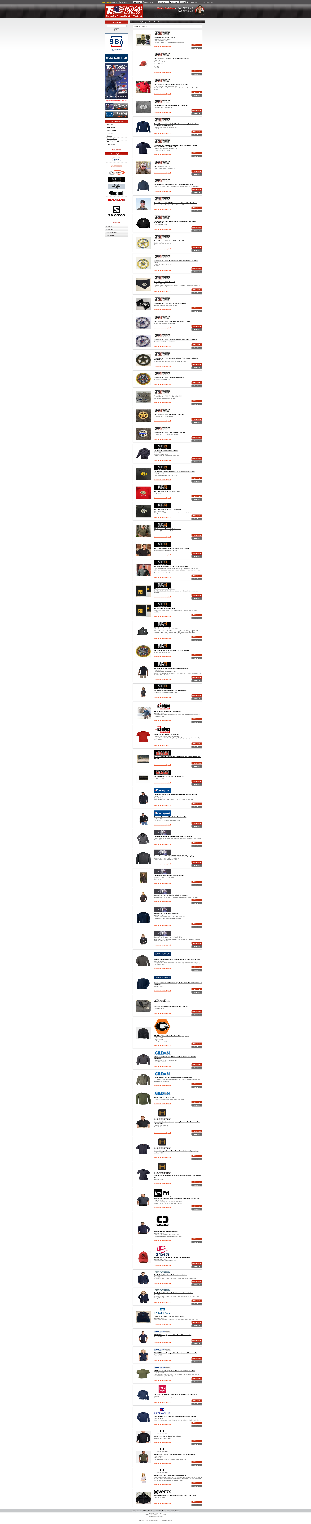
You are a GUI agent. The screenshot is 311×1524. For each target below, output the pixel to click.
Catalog (145, 1510)
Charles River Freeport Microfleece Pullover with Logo (171, 895)
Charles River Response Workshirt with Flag (168, 937)
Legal (172, 1510)
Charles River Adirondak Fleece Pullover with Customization (173, 836)
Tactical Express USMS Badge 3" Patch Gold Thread (170, 241)
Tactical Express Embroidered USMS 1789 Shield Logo (171, 105)
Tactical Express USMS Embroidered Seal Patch (169, 377)
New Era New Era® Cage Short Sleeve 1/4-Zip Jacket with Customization (177, 1198)
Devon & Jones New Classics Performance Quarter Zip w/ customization (177, 959)
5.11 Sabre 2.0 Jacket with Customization (167, 628)
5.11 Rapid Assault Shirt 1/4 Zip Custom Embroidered (171, 566)
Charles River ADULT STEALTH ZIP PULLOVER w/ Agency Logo (174, 856)
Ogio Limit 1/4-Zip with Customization (166, 1231)
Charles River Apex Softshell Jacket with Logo (169, 875)
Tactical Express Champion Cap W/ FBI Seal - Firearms (171, 58)
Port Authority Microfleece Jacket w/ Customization (170, 1275)
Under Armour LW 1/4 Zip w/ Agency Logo (167, 1436)
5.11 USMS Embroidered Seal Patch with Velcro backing (171, 650)
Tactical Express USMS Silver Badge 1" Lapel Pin (169, 432)
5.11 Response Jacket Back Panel (164, 589)
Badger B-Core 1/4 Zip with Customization (167, 711)
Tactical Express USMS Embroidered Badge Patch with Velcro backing (176, 339)
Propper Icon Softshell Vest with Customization (169, 1316)
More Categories (116, 149)
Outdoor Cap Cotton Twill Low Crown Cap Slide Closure (172, 1257)
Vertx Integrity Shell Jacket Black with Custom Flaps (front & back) (175, 1495)
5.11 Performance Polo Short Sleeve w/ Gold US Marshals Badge (174, 471)
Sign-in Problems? (208, 2)
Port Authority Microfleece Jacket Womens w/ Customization (173, 1293)
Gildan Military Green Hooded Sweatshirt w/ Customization (173, 1077)
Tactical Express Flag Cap (162, 166)
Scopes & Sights (112, 139)
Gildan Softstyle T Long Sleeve (164, 1097)
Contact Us (158, 1510)
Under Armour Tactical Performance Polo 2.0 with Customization (174, 1454)
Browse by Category (142, 22)
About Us (150, 1510)
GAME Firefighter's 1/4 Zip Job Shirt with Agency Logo (171, 1036)
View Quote (125, 2)
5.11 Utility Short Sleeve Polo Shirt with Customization (171, 668)
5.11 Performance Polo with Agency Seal (167, 491)
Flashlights (110, 133)
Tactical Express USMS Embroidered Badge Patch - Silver (172, 321)
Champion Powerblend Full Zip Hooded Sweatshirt (170, 817)
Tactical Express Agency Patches (164, 37)
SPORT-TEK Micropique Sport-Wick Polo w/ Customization (172, 1335)
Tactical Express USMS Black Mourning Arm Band (170, 303)
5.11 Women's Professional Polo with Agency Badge (170, 690)
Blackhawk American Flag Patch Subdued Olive (169, 776)
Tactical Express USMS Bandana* (164, 282)
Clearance (139, 1510)
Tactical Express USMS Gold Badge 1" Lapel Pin (169, 414)
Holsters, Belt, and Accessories (116, 141)
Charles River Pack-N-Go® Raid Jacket (166, 913)
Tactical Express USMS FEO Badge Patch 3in (168, 396)
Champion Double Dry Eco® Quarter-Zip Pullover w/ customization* (175, 794)
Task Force (110, 124)
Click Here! (114, 2)
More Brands (116, 222)
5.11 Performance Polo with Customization (167, 509)
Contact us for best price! (162, 46)
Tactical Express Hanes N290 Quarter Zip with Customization (173, 184)
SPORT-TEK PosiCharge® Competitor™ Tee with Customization (174, 1370)
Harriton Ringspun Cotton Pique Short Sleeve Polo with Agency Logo (176, 1151)
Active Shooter (111, 127)
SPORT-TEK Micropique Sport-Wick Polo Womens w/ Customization (175, 1353)
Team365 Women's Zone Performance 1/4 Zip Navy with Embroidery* (176, 1394)
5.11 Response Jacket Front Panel (164, 608)
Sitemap (177, 1510)
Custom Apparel (111, 130)
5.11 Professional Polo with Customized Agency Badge (171, 548)
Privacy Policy (165, 1510)
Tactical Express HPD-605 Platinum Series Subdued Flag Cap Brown (175, 203)
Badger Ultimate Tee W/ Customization (166, 734)
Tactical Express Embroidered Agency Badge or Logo (171, 84)
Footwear (109, 136)
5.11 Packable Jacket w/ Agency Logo (166, 450)
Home (132, 22)
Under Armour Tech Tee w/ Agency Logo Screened (170, 1475)
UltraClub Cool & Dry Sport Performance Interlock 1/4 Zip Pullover (175, 1416)
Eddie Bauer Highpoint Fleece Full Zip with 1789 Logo (171, 1006)
